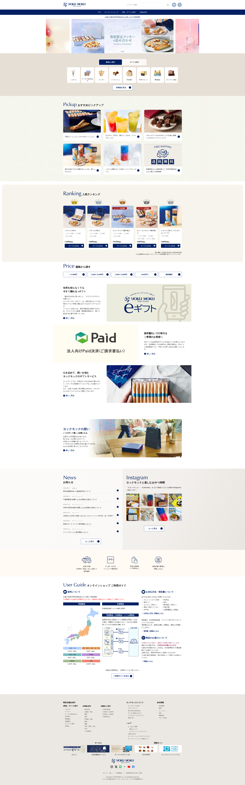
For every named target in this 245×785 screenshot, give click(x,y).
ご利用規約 (118, 773)
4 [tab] (122, 51)
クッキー (67, 711)
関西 (86, 724)
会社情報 (160, 702)
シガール (67, 709)
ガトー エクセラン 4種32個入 (146, 232)
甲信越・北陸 (89, 719)
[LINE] (120, 766)
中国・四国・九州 (90, 726)
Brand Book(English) (134, 710)
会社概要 (161, 706)
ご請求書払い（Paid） (171, 609)
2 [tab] (115, 51)
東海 (86, 721)
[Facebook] (124, 766)
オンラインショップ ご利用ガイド (138, 738)
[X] (116, 766)
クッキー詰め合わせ (71, 714)
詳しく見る (70, 318)
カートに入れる (74, 246)
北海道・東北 (89, 712)
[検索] (168, 5)
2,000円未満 (106, 709)
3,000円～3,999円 (108, 714)
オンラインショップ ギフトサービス (139, 736)
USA (86, 728)
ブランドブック (132, 708)
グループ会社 (163, 718)
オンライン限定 (69, 723)
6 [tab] (130, 51)
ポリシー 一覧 (107, 773)
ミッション (162, 710)
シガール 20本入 (94, 230)
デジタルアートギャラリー (136, 715)
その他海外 (88, 731)
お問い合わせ (132, 734)
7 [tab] (134, 51)
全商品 (67, 726)
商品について (133, 729)
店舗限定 (67, 721)
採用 (160, 708)
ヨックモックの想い (134, 706)
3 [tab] (118, 51)
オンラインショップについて (138, 731)
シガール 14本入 (70, 230)
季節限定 (67, 719)
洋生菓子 (67, 716)
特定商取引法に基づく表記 (134, 773)
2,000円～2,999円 (108, 712)
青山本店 (87, 709)
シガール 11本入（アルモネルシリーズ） (170, 232)
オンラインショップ (111, 12)
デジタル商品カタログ (134, 713)
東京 (86, 716)
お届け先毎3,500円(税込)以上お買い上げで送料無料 (122, 17)
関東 (86, 714)
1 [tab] (111, 51)
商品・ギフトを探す (129, 12)
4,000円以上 (106, 716)
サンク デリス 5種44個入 (121, 230)
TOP (99, 12)
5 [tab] (126, 51)
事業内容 (161, 715)
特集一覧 (130, 718)
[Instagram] (112, 766)
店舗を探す (143, 12)
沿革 (160, 713)
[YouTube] (129, 766)
